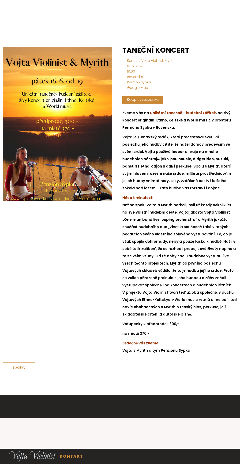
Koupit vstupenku (143, 99)
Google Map (137, 87)
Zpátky (19, 367)
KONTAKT (71, 456)
